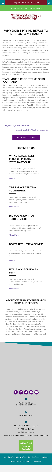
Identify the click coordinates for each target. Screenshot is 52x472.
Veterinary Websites (11, 457)
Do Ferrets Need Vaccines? (26, 244)
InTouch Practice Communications (35, 457)
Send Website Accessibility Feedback (27, 461)
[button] (49, 2)
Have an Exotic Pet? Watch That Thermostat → (32, 130)
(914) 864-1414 (36, 8)
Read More (14, 178)
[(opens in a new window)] (26, 445)
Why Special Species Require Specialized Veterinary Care (22, 159)
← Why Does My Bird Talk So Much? (16, 126)
